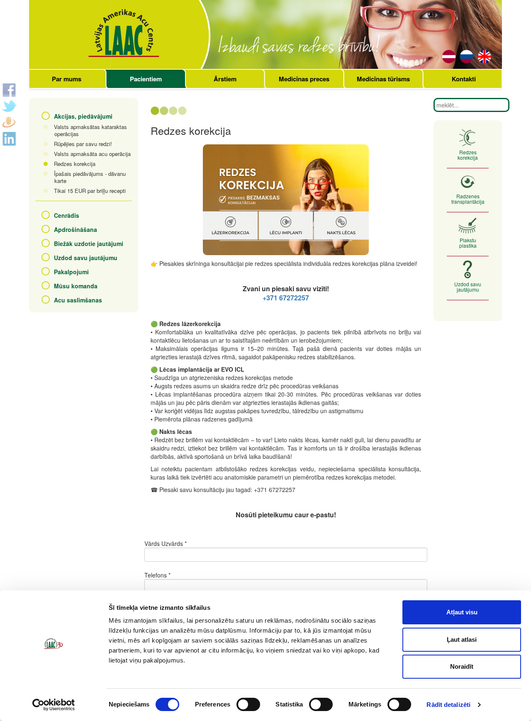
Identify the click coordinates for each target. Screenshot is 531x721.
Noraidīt (461, 666)
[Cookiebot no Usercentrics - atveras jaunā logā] (53, 705)
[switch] (248, 704)
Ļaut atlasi (462, 639)
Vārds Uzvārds (163, 543)
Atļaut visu (461, 612)
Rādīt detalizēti (448, 704)
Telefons (155, 575)
